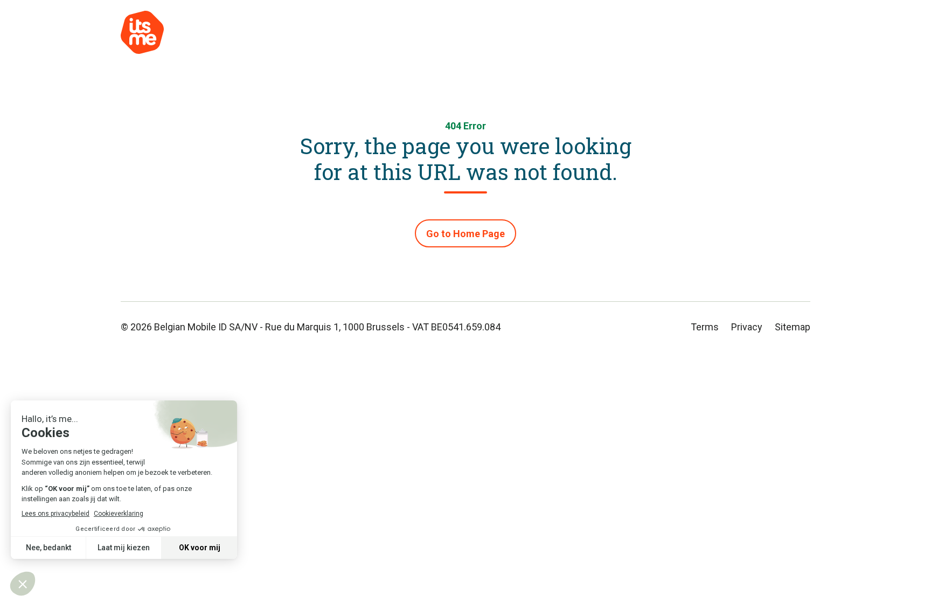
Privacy (746, 327)
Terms (705, 327)
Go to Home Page (465, 233)
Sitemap (792, 327)
